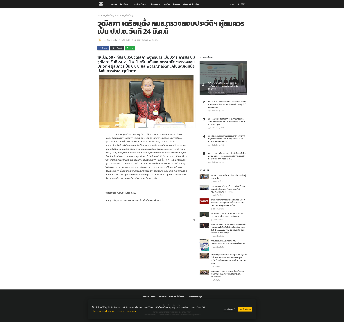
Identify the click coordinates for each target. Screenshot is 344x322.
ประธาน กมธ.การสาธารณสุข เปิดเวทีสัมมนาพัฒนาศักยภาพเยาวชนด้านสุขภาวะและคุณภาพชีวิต (227, 274)
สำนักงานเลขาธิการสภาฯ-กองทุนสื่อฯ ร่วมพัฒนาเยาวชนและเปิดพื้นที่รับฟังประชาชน (223, 86)
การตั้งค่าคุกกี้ (229, 309)
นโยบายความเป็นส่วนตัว (103, 311)
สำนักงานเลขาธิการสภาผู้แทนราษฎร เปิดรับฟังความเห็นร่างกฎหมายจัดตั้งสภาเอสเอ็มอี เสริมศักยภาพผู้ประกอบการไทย (228, 202)
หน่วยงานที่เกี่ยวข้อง (190, 4)
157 (222, 128)
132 (222, 162)
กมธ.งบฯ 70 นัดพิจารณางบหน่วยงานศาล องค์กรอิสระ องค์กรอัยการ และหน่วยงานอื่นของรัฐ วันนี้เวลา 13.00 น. (227, 104)
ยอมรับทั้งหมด (245, 309)
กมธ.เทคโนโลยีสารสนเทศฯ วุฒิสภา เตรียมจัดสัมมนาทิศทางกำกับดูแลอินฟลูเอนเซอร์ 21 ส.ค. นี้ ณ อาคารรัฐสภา (226, 122)
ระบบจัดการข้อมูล (194, 296)
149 (222, 145)
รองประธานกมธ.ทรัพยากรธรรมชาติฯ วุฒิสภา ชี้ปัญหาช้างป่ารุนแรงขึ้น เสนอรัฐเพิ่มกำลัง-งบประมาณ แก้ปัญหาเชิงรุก (226, 139)
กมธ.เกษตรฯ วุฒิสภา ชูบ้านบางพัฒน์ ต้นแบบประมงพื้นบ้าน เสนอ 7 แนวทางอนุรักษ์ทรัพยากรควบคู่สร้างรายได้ (228, 189)
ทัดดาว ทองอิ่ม (112, 40)
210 (222, 111)
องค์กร (167, 4)
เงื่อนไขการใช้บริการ (126, 311)
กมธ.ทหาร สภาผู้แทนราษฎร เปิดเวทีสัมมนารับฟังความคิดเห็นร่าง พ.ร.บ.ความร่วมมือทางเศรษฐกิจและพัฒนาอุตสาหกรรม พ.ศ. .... (227, 156)
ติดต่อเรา (176, 4)
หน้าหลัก (114, 4)
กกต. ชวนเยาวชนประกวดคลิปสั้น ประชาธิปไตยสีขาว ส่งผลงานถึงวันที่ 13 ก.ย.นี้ (228, 242)
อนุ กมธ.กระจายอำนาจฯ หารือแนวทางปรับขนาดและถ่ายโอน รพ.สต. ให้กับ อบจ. (227, 215)
